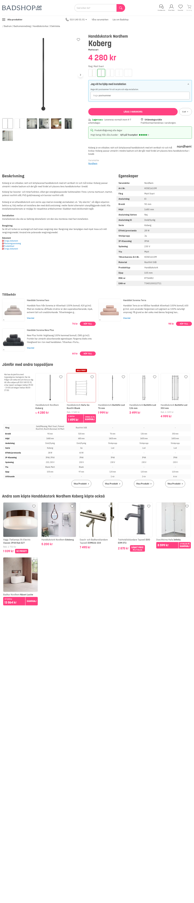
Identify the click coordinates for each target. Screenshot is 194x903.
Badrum (8, 26)
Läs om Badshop (121, 19)
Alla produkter (14, 19)
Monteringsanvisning (12, 243)
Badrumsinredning (22, 26)
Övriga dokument (11, 241)
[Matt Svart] (101, 73)
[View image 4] (44, 123)
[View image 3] (32, 123)
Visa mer (30, 318)
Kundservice (161, 10)
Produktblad (9, 246)
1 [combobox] (184, 112)
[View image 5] (56, 123)
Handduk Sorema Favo (38, 300)
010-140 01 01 (77, 19)
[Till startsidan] (22, 8)
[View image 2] (20, 123)
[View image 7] (7, 135)
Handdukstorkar (40, 26)
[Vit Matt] (128, 73)
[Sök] (121, 8)
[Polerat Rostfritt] (110, 73)
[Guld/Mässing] (92, 73)
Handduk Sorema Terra (134, 300)
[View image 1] (7, 123)
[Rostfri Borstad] (119, 73)
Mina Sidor (171, 10)
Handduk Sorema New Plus (40, 330)
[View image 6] (68, 123)
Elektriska (55, 26)
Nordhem (92, 163)
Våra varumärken (100, 19)
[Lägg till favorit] (78, 39)
